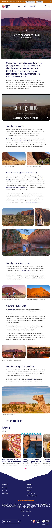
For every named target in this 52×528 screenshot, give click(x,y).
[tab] (25, 468)
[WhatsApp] (18, 421)
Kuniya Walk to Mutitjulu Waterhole (15, 187)
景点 (19, 6)
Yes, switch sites (30, 1)
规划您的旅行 (33, 6)
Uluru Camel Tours (32, 379)
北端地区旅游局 (31, 493)
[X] (14, 421)
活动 (25, 6)
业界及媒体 (29, 487)
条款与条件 (5, 493)
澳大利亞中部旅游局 (32, 496)
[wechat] (23, 515)
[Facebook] (11, 421)
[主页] (5, 6)
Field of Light (11, 309)
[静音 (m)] (47, 117)
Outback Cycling (10, 139)
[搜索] (46, 6)
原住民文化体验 (25, 511)
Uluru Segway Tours (24, 270)
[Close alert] (50, 1)
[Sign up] (49, 6)
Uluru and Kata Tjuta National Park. (32, 202)
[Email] (21, 421)
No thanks (40, 1)
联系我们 (4, 487)
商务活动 (29, 490)
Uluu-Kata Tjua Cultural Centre (22, 141)
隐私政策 (4, 490)
